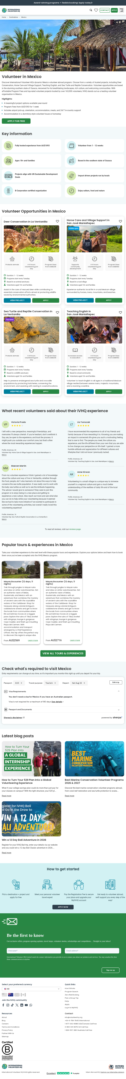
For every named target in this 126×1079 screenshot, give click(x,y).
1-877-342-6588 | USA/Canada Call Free (81, 1024)
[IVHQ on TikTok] (12, 1005)
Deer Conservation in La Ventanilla (25, 221)
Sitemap (5, 1036)
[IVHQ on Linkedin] (21, 1005)
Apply (114, 10)
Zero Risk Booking (72, 995)
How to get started (63, 869)
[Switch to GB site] (17, 994)
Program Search (71, 991)
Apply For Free (16, 121)
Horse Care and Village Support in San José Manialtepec (88, 221)
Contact (104, 10)
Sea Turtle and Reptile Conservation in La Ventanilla (28, 313)
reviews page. (75, 529)
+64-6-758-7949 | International (77, 1020)
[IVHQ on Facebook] (3, 1005)
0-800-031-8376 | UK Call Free (76, 1027)
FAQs (67, 1001)
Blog (3, 1020)
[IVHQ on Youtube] (26, 1005)
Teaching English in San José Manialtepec (81, 313)
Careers (5, 1024)
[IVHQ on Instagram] (7, 1005)
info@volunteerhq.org (73, 1017)
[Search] (91, 10)
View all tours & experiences (63, 653)
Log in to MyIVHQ (71, 1007)
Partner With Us (8, 1033)
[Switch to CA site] (23, 994)
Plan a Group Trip (72, 998)
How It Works (70, 988)
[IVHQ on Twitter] (17, 1005)
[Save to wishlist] (57, 221)
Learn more (33, 640)
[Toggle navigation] (121, 10)
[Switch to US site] (5, 994)
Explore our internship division (112, 1072)
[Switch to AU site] (11, 994)
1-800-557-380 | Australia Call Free (78, 1030)
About (4, 1017)
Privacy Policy (7, 1030)
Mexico (4, 455)
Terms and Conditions (10, 1027)
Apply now (63, 907)
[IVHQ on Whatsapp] (30, 1005)
